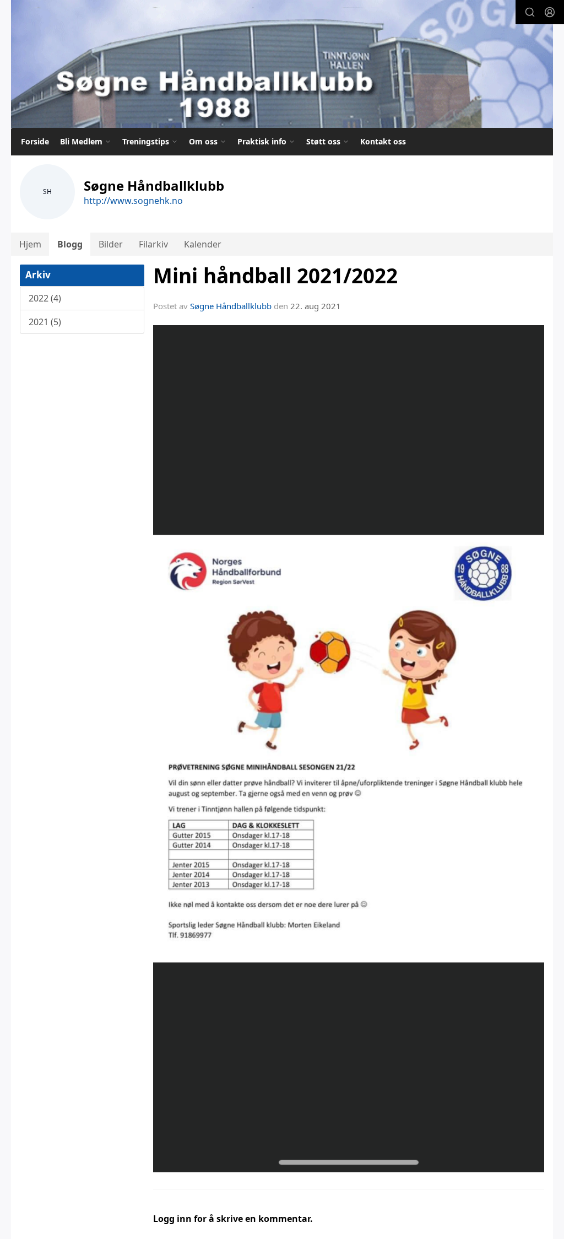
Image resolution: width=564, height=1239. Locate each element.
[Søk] (530, 12)
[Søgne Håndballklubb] (282, 64)
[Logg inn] (550, 12)
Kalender (202, 244)
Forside (35, 141)
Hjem (30, 244)
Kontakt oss (383, 141)
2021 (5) (45, 322)
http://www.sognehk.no (133, 201)
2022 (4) (45, 298)
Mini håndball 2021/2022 (275, 275)
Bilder (111, 244)
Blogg (70, 244)
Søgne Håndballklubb (231, 305)
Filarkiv (153, 244)
